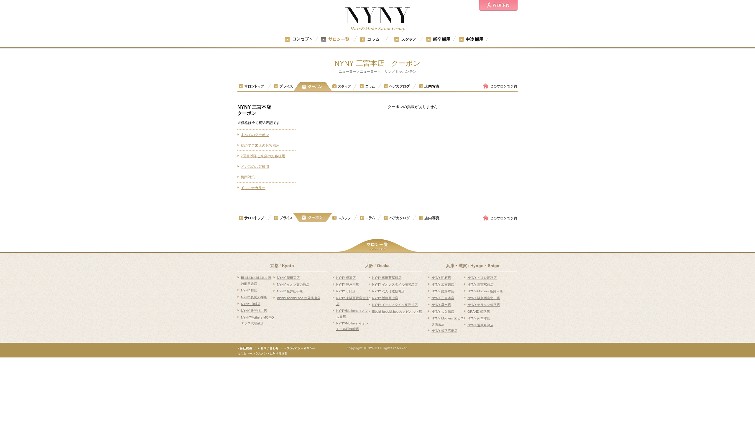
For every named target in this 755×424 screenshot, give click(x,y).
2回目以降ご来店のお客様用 (263, 156)
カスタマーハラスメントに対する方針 (262, 353)
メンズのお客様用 (255, 167)
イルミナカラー (253, 188)
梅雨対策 (248, 177)
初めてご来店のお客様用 (260, 145)
